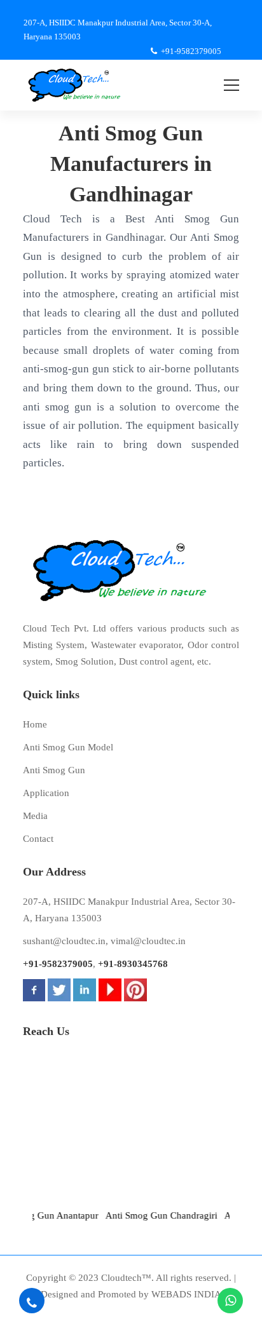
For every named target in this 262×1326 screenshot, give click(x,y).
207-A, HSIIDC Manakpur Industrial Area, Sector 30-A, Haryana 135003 (129, 909)
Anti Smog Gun (54, 770)
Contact (38, 839)
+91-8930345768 (133, 964)
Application (46, 793)
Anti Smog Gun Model (68, 747)
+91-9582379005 (58, 964)
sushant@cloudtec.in (64, 941)
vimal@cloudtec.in (148, 941)
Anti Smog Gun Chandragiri (154, 1215)
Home (35, 724)
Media (35, 816)
